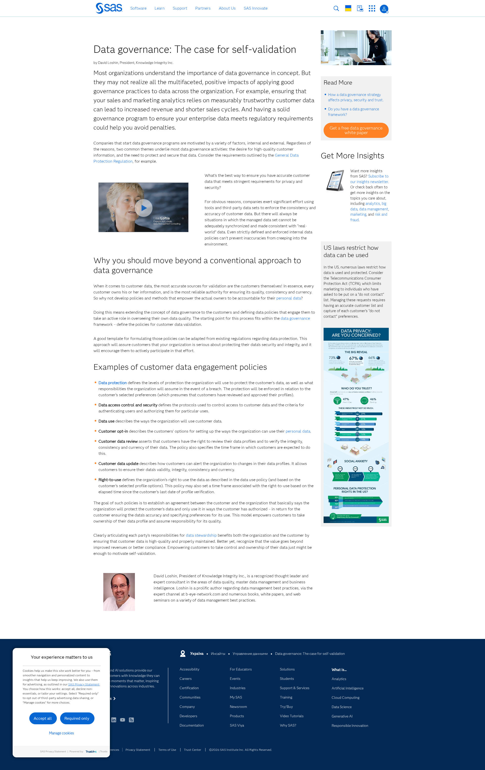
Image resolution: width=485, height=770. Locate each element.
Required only (76, 718)
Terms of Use (167, 750)
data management (373, 209)
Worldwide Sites (348, 8)
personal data (288, 298)
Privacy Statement (138, 750)
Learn (160, 8)
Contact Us (360, 8)
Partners (203, 8)
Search (336, 8)
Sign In (384, 9)
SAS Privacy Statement (84, 684)
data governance (295, 318)
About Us (227, 8)
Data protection (113, 382)
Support (180, 8)
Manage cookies (61, 733)
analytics (373, 203)
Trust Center (192, 750)
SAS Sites (372, 8)
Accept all (43, 718)
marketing (358, 214)
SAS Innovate (256, 8)
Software (138, 8)
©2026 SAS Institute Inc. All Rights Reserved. (240, 750)
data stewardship (201, 535)
